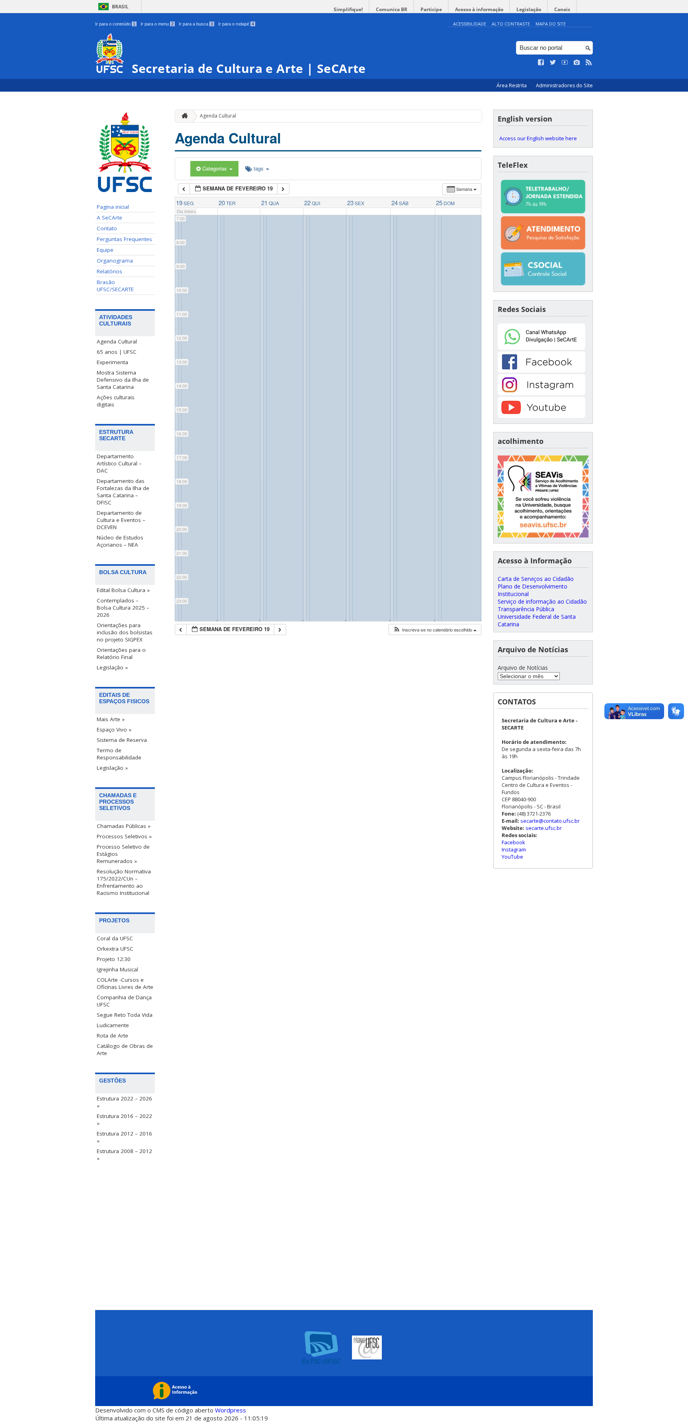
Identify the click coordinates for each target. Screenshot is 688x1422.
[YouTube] (541, 416)
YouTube (512, 856)
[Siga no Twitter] (553, 62)
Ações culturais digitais (116, 401)
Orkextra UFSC (115, 948)
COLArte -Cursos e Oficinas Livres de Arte (125, 983)
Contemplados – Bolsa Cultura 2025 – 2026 (123, 607)
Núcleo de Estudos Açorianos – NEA (120, 541)
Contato (107, 228)
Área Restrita (512, 85)
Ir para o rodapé (236, 24)
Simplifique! (348, 9)
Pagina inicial (113, 206)
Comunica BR (391, 9)
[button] (435, 629)
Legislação (528, 9)
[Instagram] (541, 393)
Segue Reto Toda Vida (124, 1014)
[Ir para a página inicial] (182, 116)
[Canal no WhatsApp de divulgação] (541, 347)
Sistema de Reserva (122, 739)
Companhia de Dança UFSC (124, 1001)
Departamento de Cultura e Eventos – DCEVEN (121, 520)
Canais (562, 9)
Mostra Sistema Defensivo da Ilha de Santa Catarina (123, 379)
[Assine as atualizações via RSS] (589, 62)
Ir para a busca (196, 24)
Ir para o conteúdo (115, 24)
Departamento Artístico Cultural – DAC (119, 463)
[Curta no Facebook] (541, 62)
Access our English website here (538, 138)
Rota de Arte (112, 1035)
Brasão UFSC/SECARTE (115, 286)
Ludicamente (113, 1025)
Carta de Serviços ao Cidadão (536, 579)
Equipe (105, 249)
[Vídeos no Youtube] (565, 62)
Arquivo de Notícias (523, 667)
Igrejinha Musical (117, 969)
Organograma (115, 260)
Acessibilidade (469, 24)
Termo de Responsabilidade (119, 754)
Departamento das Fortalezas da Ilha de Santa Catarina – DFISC (123, 491)
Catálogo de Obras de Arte (125, 1049)
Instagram (514, 849)
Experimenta (112, 362)
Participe (431, 9)
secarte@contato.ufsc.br (550, 820)
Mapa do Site (551, 24)
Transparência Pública (526, 609)
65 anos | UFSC (117, 351)
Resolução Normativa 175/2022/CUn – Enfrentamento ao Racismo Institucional (124, 882)
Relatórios (109, 271)
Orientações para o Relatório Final (121, 653)
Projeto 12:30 (114, 959)
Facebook (513, 842)
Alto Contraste (511, 24)
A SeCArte (109, 217)
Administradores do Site (564, 85)
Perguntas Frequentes (124, 239)
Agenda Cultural (117, 341)
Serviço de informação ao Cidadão (542, 601)
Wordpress (230, 1410)
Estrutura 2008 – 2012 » (124, 1154)
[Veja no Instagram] (577, 62)
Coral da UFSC (115, 938)
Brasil (120, 6)
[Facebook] (541, 370)
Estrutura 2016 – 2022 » (124, 1119)
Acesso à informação (479, 9)
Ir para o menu (157, 24)
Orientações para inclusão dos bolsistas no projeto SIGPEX (124, 632)
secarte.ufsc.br (544, 828)
